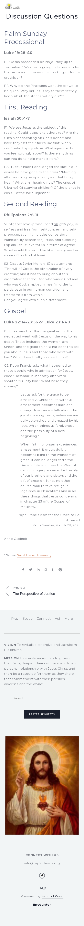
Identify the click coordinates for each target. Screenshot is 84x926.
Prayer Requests (42, 714)
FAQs (42, 888)
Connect (44, 618)
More (68, 618)
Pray (15, 618)
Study (28, 618)
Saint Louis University (34, 555)
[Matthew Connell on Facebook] (42, 876)
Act (57, 618)
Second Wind (53, 896)
